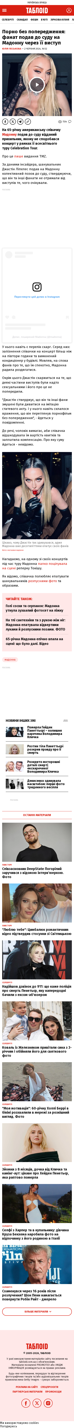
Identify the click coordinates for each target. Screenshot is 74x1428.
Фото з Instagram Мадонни (13, 550)
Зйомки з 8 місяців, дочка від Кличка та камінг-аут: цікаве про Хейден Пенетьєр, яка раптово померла (35, 1173)
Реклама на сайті (27, 1387)
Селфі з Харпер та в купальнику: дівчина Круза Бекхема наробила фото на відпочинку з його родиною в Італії (35, 1234)
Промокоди (53, 1391)
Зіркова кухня (59, 19)
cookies (34, 1423)
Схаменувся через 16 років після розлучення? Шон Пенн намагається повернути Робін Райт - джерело (31, 1295)
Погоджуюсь (8, 1426)
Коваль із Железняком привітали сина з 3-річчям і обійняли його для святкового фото (37, 1051)
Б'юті (44, 19)
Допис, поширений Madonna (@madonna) (37, 336)
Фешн (34, 19)
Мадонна (10, 659)
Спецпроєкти (49, 1387)
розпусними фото (42, 581)
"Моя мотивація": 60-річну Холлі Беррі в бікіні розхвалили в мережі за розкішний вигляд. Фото (35, 1112)
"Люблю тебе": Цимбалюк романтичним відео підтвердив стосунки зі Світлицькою (36, 932)
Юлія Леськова (12, 48)
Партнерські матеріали (27, 1391)
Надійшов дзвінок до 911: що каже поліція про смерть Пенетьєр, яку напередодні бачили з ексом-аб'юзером (36, 990)
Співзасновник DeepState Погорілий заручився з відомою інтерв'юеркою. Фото (33, 873)
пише (18, 156)
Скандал (22, 19)
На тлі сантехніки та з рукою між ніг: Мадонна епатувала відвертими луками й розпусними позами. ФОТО (35, 624)
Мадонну (9, 134)
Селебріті (8, 19)
